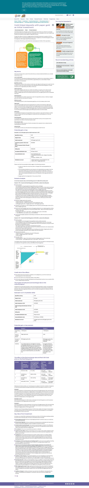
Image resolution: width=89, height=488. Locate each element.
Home (15, 21)
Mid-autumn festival (59, 27)
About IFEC (16, 19)
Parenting (58, 35)
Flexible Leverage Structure (67, 51)
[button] (70, 15)
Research (23, 19)
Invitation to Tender (42, 486)
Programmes (52, 19)
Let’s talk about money (61, 62)
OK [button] (24, 10)
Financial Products (38, 19)
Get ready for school (65, 35)
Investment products (33, 21)
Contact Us (16, 486)
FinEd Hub (46, 19)
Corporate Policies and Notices (31, 486)
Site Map (21, 486)
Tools (27, 19)
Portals (31, 19)
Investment (25, 21)
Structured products (44, 21)
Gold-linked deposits (18, 22)
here (50, 6)
